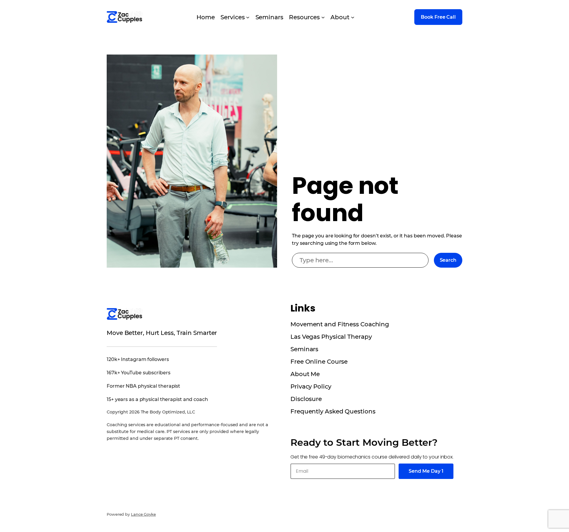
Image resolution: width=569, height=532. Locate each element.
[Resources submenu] (323, 17)
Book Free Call (438, 17)
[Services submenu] (248, 17)
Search (448, 260)
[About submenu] (352, 17)
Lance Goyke (143, 514)
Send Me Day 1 (426, 471)
